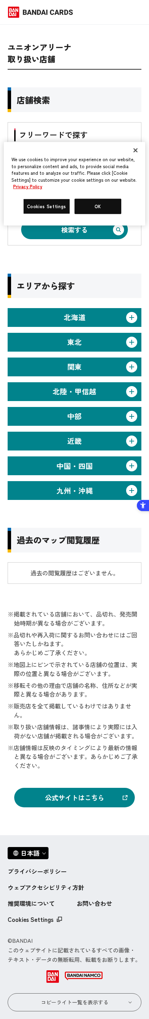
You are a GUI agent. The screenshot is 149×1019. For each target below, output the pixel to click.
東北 (74, 342)
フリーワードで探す (53, 134)
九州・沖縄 (74, 490)
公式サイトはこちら (74, 797)
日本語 (30, 852)
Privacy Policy (27, 186)
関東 (74, 366)
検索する (74, 230)
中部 (74, 416)
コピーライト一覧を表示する (74, 1002)
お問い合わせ (94, 903)
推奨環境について (31, 903)
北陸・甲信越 (74, 391)
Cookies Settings (30, 919)
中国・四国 (74, 466)
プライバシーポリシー (37, 871)
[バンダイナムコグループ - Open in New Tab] (83, 976)
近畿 (74, 441)
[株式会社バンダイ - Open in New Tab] (52, 976)
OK (98, 206)
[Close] (135, 150)
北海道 (75, 317)
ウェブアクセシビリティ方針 (46, 887)
